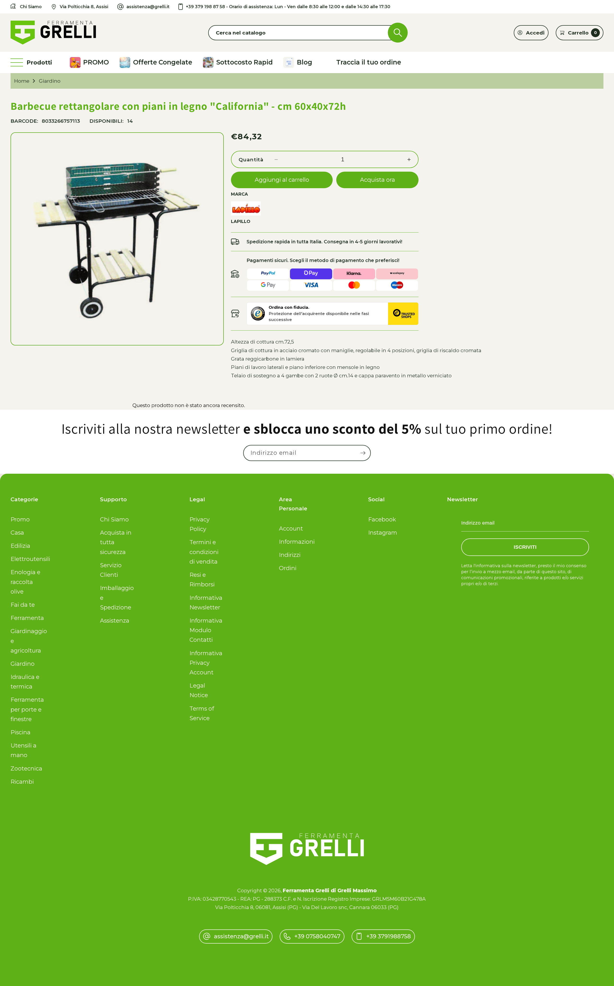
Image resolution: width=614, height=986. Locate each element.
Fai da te (23, 604)
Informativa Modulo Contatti (205, 630)
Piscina (20, 732)
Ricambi (22, 781)
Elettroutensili (27, 558)
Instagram (382, 532)
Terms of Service (201, 713)
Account (291, 528)
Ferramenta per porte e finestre (27, 709)
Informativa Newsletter (205, 602)
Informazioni (296, 541)
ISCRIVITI (525, 547)
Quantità (251, 160)
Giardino (49, 81)
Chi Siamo (114, 519)
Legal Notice (198, 690)
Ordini (287, 568)
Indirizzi (290, 554)
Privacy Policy (199, 524)
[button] (307, 32)
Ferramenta (27, 617)
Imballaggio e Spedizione (117, 597)
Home (21, 81)
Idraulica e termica (25, 681)
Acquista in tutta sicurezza (115, 542)
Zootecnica (26, 768)
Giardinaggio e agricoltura (27, 641)
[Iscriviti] (363, 453)
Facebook (382, 519)
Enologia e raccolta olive (25, 582)
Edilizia (20, 545)
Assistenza (114, 620)
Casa (17, 532)
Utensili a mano (23, 750)
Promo (20, 519)
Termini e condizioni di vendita (203, 552)
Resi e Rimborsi (202, 579)
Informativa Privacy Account (205, 663)
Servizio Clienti (111, 570)
